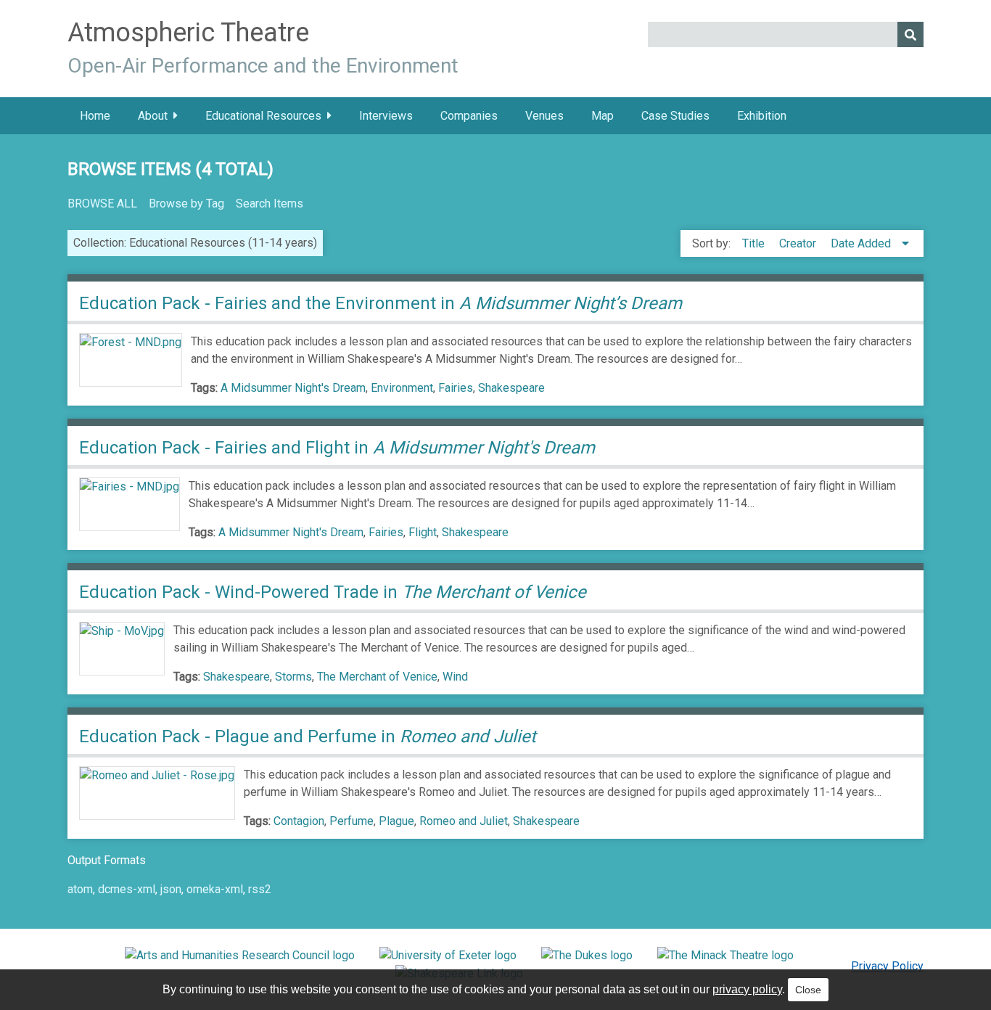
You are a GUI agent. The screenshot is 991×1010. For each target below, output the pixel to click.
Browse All (102, 203)
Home (95, 116)
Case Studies (675, 116)
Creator (799, 243)
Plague (396, 821)
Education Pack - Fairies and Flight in (337, 448)
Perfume (351, 821)
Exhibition (761, 116)
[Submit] (910, 34)
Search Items (269, 203)
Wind (455, 676)
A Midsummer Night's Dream (293, 388)
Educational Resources (263, 116)
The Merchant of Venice (377, 676)
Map (602, 116)
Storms (293, 676)
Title (755, 243)
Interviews (386, 116)
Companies (469, 116)
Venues (544, 116)
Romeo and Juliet (463, 821)
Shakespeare (511, 388)
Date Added (862, 243)
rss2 (259, 889)
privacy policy (747, 989)
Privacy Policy (887, 966)
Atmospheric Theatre (188, 32)
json (170, 889)
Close (808, 989)
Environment (402, 388)
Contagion (299, 821)
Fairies (455, 388)
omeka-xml (214, 889)
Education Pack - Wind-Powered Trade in (332, 592)
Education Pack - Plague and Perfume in (309, 736)
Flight (422, 532)
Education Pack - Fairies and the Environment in (380, 303)
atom (80, 889)
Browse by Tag (186, 203)
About (153, 116)
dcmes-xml (126, 889)
